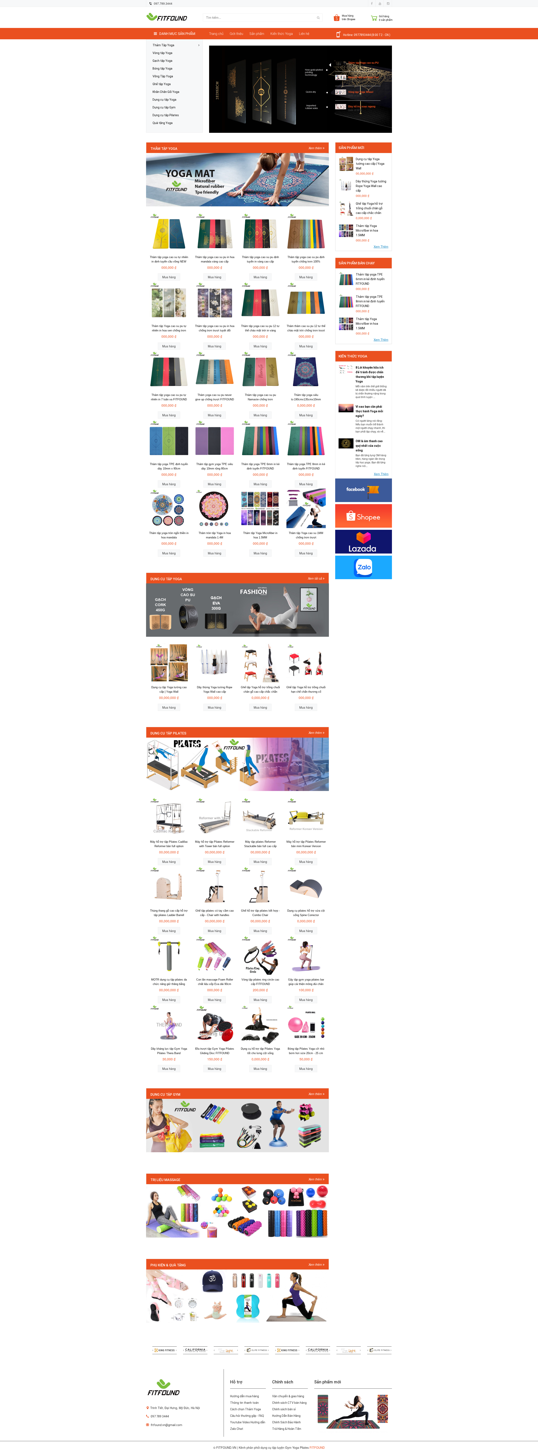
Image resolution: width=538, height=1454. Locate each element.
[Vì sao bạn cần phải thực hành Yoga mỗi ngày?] (346, 408)
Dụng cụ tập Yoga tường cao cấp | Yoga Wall (370, 163)
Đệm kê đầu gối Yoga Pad (363, 77)
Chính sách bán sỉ (284, 1409)
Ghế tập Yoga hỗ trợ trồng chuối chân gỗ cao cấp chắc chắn (369, 208)
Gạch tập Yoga (162, 60)
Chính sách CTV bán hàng (289, 1402)
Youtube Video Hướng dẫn (247, 1422)
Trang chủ (216, 34)
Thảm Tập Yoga (163, 45)
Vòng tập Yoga (162, 53)
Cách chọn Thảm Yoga (245, 1409)
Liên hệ (304, 34)
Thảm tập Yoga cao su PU (363, 63)
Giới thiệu (236, 34)
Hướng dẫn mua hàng (244, 1396)
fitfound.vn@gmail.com (166, 1425)
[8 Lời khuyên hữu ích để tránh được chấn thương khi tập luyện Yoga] (346, 369)
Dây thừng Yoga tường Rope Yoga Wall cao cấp (371, 186)
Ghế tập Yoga (162, 84)
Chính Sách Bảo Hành (286, 1422)
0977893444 (362, 35)
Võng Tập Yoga (163, 76)
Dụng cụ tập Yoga (164, 99)
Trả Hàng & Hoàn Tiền (286, 1428)
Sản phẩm (256, 34)
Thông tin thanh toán (244, 1402)
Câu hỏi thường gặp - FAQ (247, 1415)
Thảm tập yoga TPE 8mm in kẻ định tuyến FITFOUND (370, 301)
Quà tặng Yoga (163, 123)
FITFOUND (317, 1447)
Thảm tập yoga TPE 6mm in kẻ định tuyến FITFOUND (370, 279)
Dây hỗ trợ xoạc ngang (361, 106)
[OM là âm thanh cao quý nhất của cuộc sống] (346, 443)
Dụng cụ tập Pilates (166, 115)
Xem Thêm (381, 246)
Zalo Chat (236, 1428)
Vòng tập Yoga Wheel (360, 92)
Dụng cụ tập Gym (164, 107)
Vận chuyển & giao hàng (288, 1396)
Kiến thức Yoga (281, 34)
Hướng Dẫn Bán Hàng (286, 1415)
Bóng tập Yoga (162, 68)
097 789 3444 (160, 1416)
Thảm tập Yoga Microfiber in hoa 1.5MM (367, 230)
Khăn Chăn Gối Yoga (166, 92)
